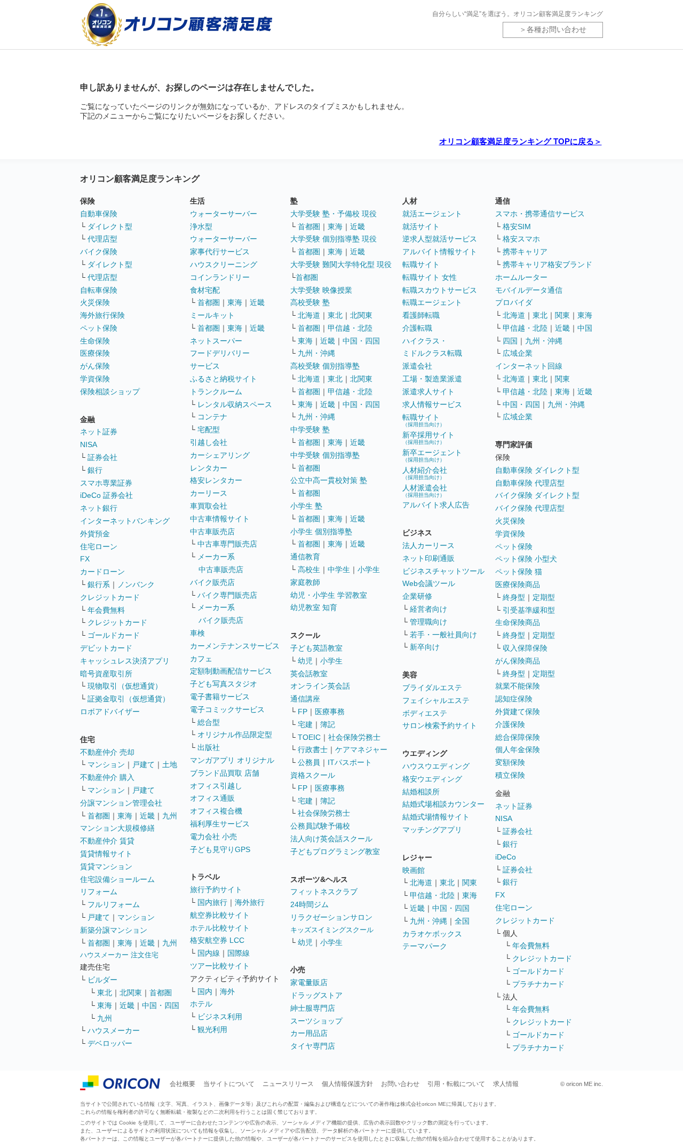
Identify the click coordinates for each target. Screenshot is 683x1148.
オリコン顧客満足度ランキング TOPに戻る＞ (520, 141)
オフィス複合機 (216, 811)
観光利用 (212, 1029)
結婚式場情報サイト (436, 817)
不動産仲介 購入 (107, 777)
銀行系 (99, 584)
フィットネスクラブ (324, 891)
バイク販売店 (212, 582)
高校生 (309, 569)
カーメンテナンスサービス (235, 646)
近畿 (147, 815)
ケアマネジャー (361, 749)
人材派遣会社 (424, 490)
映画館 (413, 870)
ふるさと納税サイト (223, 378)
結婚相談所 (421, 791)
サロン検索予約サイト (439, 725)
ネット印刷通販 (428, 558)
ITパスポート (350, 762)
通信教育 (305, 556)
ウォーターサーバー (223, 213)
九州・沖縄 (316, 353)
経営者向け (428, 609)
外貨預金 (95, 533)
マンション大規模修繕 (117, 828)
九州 (169, 815)
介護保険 (510, 724)
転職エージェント (432, 302)
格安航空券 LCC (217, 940)
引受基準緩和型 (529, 610)
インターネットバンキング (125, 521)
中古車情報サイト (220, 518)
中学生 (339, 569)
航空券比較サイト (220, 915)
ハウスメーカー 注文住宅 (119, 955)
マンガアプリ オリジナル (232, 760)
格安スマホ (521, 239)
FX (85, 559)
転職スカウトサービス (439, 290)
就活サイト (421, 226)
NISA (88, 444)
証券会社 (102, 457)
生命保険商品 (517, 622)
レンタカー (208, 468)
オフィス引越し (216, 786)
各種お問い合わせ (556, 29)
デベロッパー (110, 1043)
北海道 (309, 315)
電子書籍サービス (220, 696)
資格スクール (312, 775)
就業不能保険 (517, 686)
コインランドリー (220, 277)
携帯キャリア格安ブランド (547, 264)
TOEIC (309, 737)
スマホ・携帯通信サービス (540, 213)
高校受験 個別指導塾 (325, 366)
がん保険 (95, 366)
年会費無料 (106, 610)
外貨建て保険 (517, 711)
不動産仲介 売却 (107, 752)
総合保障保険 (517, 737)
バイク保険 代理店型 (530, 508)
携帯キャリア (525, 251)
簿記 (327, 724)
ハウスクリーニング (223, 264)
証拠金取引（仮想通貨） (129, 698)
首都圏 (99, 815)
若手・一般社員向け (443, 634)
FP (302, 711)
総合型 (208, 722)
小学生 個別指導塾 (321, 531)
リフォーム (98, 891)
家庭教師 (305, 582)
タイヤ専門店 (312, 1046)
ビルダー (102, 979)
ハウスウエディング (436, 766)
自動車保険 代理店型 (530, 483)
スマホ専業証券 (106, 483)
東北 (104, 992)
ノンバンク (136, 584)
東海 (124, 815)
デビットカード (106, 648)
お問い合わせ (400, 1084)
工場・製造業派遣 (432, 378)
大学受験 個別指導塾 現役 (333, 239)
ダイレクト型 (110, 226)
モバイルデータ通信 (528, 290)
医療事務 (330, 711)
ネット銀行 (98, 508)
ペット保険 (98, 328)
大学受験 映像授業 (321, 290)
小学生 (369, 569)
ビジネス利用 (219, 1016)
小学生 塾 (306, 506)
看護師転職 (421, 315)
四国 (510, 341)
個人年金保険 (517, 749)
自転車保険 (98, 290)
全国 (462, 921)
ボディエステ (424, 713)
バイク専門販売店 (227, 595)
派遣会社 (417, 366)
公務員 (309, 762)
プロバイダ (514, 302)
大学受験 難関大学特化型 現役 (341, 264)
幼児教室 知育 (313, 607)
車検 (197, 633)
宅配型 (208, 429)
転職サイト (421, 264)
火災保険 (95, 302)
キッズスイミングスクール (332, 930)
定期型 (544, 597)
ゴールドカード (114, 635)
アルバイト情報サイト (439, 251)
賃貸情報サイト (106, 853)
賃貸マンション (106, 866)
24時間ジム (309, 904)
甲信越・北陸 (350, 328)
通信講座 (305, 698)
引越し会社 (208, 442)
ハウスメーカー (114, 1030)
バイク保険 (98, 251)
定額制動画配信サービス (231, 671)
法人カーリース (428, 545)
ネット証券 (98, 431)
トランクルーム (216, 391)
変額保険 (510, 762)
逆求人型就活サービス (439, 239)
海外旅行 (250, 902)
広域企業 (518, 353)
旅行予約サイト (216, 889)
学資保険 (95, 378)
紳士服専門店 (312, 1008)
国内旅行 (212, 902)
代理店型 (102, 239)
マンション (106, 764)
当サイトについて (229, 1084)
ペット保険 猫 (518, 571)
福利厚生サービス (220, 823)
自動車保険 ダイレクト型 (537, 470)
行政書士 (313, 749)
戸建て (143, 764)
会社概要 (182, 1084)
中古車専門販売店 (227, 544)
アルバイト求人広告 (436, 505)
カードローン (102, 571)
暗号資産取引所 (106, 673)
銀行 (95, 470)
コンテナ (212, 416)
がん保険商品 (517, 661)
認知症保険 (514, 698)
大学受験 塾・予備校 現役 (333, 213)
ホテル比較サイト (220, 928)
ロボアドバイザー (110, 711)
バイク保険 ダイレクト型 (537, 495)
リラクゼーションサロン (331, 917)
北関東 (131, 992)
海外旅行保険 (102, 315)
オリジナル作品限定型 (234, 734)
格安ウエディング (432, 779)
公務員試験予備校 (320, 826)
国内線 (208, 953)
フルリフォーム (114, 904)
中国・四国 (160, 1005)
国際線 (238, 953)
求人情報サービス (432, 404)
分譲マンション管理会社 (121, 803)
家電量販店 (309, 982)
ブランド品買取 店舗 (224, 773)
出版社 (208, 747)
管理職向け (428, 622)
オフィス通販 (212, 798)
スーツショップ (316, 1021)
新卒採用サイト (428, 438)
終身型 (514, 597)
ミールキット (212, 315)
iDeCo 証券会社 (106, 495)
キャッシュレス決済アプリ (125, 661)
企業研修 (417, 596)
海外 (227, 991)
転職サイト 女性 (429, 277)
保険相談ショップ (110, 391)
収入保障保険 (525, 648)
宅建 (305, 724)
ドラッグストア (316, 995)
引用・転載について (456, 1084)
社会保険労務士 (354, 737)
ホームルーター (521, 277)
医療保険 (95, 353)
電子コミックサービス (227, 709)
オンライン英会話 (320, 686)
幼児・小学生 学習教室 (328, 595)
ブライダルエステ (432, 687)
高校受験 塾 (310, 302)
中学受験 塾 (310, 429)
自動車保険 (98, 213)
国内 (204, 991)
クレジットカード (110, 597)
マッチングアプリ (432, 829)
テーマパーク (424, 946)
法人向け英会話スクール (331, 838)
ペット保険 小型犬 (526, 559)
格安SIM (517, 226)
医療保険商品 (517, 584)
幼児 (305, 661)
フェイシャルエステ (436, 700)
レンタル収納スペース (234, 404)
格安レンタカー (216, 480)
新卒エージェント (432, 455)
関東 (469, 882)
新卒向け (425, 647)
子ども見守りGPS (220, 849)
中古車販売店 (212, 531)
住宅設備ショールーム (117, 879)
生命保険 (95, 341)
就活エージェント (432, 213)
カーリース (208, 493)
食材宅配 (205, 290)
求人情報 (506, 1084)
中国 (584, 328)
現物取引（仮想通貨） (125, 686)
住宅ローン (98, 546)
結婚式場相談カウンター (443, 804)
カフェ (201, 658)
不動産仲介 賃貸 (107, 841)
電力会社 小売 (213, 836)
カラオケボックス (432, 934)
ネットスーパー (216, 341)
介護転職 (417, 328)
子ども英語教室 (316, 648)
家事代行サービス (220, 251)
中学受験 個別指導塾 (325, 455)
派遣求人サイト (428, 391)
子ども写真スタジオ (223, 684)
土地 (169, 764)
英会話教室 (309, 673)
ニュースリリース (288, 1084)
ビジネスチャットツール (443, 571)
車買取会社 (208, 506)
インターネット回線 (528, 366)
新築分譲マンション (113, 930)
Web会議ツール (428, 583)
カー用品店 (309, 1033)
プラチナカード (538, 984)
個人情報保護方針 (347, 1084)
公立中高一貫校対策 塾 (328, 480)
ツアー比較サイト (220, 966)
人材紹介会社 (424, 473)
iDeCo (505, 857)
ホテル (201, 1003)
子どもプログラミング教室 (335, 851)
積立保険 (510, 775)
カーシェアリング (220, 455)
